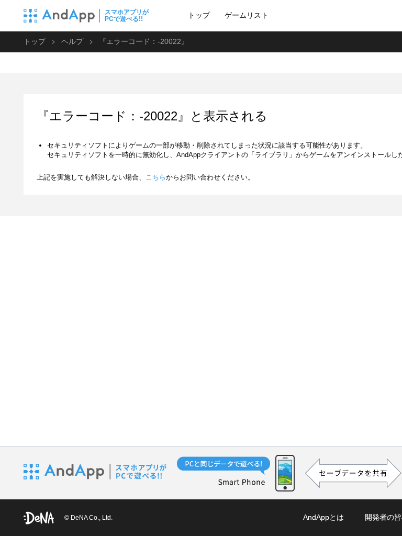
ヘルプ (72, 41)
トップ (199, 15)
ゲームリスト (247, 15)
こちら (156, 177)
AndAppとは (323, 517)
